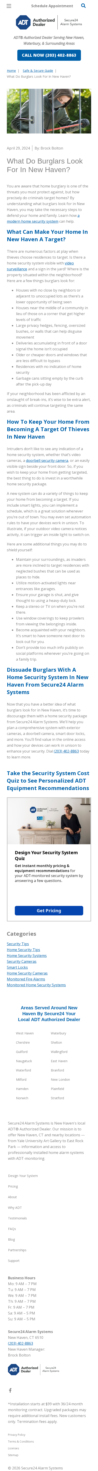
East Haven (59, 1061)
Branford (57, 1070)
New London (60, 1079)
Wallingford (59, 1052)
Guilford (22, 1052)
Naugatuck (24, 1061)
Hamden (22, 1089)
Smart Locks (17, 967)
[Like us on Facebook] (10, 1391)
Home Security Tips (23, 949)
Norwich (22, 1098)
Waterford (23, 1070)
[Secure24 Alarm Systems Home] (49, 22)
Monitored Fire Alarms (26, 979)
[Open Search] (83, 5)
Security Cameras (21, 961)
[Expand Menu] (48, 31)
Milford (21, 1079)
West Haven (25, 1033)
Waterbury (58, 1033)
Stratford (57, 1098)
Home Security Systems (27, 955)
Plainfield (57, 1089)
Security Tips (18, 943)
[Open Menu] (9, 6)
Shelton (56, 1042)
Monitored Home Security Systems (36, 984)
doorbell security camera (47, 460)
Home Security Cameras (27, 973)
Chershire (23, 1042)
